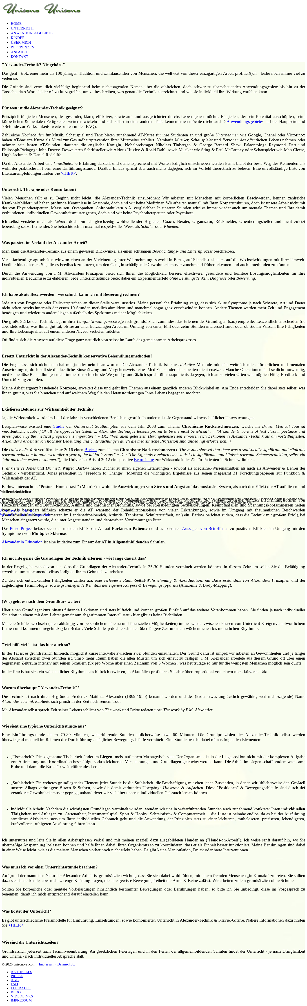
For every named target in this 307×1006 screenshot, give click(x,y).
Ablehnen (25, 511)
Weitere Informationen (16, 515)
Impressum (42, 515)
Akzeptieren (8, 511)
